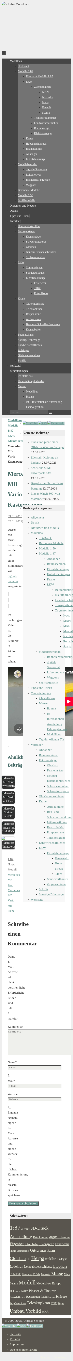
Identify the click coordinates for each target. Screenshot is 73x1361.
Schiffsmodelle (48, 682)
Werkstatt (37, 899)
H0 (28, 1259)
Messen (43, 703)
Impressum (17, 1344)
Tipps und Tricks (41, 687)
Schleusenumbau (58, 786)
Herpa (11, 864)
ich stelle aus (47, 698)
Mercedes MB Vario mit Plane (14, 900)
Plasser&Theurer (17, 1297)
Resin (44, 1296)
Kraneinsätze (55, 770)
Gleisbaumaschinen (51, 796)
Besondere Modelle (51, 543)
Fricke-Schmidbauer (19, 1250)
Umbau (17, 1311)
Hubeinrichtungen (58, 574)
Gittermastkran (42, 1250)
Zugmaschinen (56, 884)
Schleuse (61, 1296)
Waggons (53, 677)
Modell (12, 869)
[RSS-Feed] (42, 423)
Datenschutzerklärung (24, 1349)
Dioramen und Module (45, 527)
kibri (53, 1258)
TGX (54, 1303)
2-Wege (25, 1228)
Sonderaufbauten (58, 879)
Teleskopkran (38, 1302)
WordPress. (60, 1357)
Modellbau (37, 532)
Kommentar (15, 1026)
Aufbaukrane (55, 806)
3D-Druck (45, 538)
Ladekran (16, 1266)
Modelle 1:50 (47, 548)
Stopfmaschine (18, 1303)
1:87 (10, 859)
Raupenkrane (55, 832)
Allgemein (37, 517)
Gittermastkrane (57, 822)
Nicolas (68, 636)
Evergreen (46, 1244)
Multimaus (15, 1291)
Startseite (15, 1334)
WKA (45, 1311)
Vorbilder (37, 744)
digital (54, 1237)
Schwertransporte (58, 791)
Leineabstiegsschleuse (38, 1266)
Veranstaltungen (41, 693)
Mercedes (45, 1274)
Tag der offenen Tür (51, 739)
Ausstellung (21, 1236)
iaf (46, 1259)
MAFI (67, 620)
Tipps (61, 1303)
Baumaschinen (56, 563)
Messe (57, 1273)
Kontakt (15, 1339)
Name (12, 1062)
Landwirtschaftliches (52, 842)
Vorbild (33, 1311)
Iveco (66, 615)
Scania (67, 646)
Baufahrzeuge (64, 589)
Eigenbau (17, 1244)
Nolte (24, 1291)
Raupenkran (33, 1296)
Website (13, 1094)
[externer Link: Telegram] (55, 423)
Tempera (45, 1357)
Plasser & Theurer (42, 1291)
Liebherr (60, 1266)
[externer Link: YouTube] (30, 423)
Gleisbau (52, 765)
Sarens (51, 1297)
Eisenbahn (32, 1244)
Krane (51, 579)
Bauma (51, 708)
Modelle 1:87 (47, 553)
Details (35, 522)
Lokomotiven (55, 672)
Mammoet (27, 1274)
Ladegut (62, 1259)
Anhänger (53, 558)
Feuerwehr (62, 858)
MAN (66, 625)
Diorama (64, 1237)
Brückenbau (40, 1237)
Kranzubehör (55, 827)
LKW (11, 435)
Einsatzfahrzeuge (58, 569)
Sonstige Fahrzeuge (51, 894)
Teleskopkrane (56, 837)
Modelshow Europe (48, 1283)
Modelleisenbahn (50, 651)
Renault (68, 641)
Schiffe (43, 889)
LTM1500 (15, 1274)
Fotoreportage (48, 760)
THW (58, 873)
